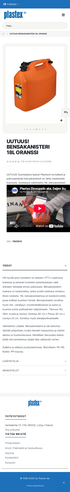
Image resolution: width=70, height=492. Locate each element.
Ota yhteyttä (12, 429)
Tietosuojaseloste (35, 485)
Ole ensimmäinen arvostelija (36, 161)
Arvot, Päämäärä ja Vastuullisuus (23, 448)
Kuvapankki (11, 457)
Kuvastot (10, 462)
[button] (61, 121)
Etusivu (4, 34)
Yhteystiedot (12, 443)
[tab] (35, 265)
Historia (9, 453)
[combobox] (35, 25)
